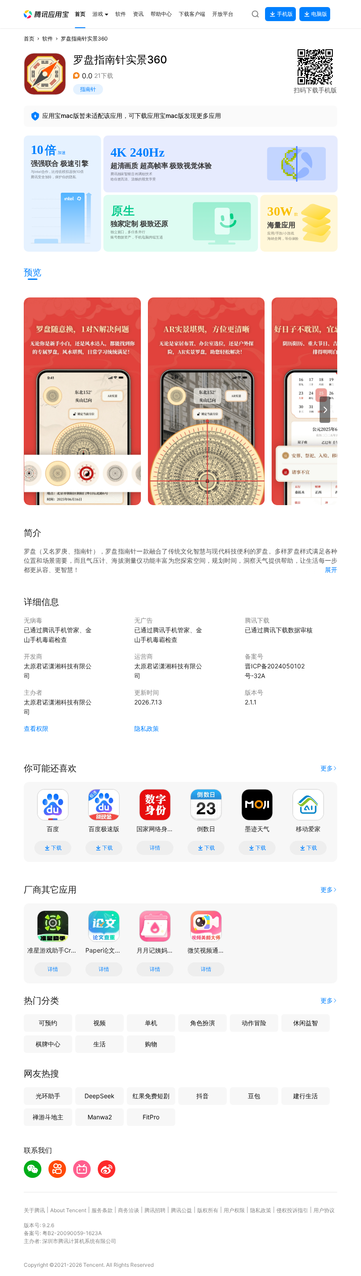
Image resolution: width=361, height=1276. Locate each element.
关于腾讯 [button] (34, 1210)
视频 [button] (99, 1023)
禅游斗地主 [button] (48, 1117)
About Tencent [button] (68, 1210)
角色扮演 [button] (202, 1023)
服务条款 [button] (102, 1210)
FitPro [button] (151, 1117)
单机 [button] (151, 1023)
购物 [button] (151, 1044)
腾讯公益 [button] (181, 1210)
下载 (56, 848)
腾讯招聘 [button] (155, 1210)
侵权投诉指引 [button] (292, 1210)
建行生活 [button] (305, 1096)
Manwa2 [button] (100, 1117)
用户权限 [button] (234, 1210)
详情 (155, 848)
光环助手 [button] (48, 1096)
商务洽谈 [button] (128, 1210)
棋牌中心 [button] (48, 1044)
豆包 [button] (254, 1096)
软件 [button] (47, 38)
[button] (46, 14)
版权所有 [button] (207, 1210)
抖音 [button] (202, 1096)
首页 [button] (29, 38)
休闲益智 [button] (305, 1023)
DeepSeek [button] (99, 1096)
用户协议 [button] (324, 1210)
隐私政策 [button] (146, 728)
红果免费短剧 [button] (151, 1096)
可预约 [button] (48, 1023)
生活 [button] (99, 1044)
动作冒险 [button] (254, 1023)
